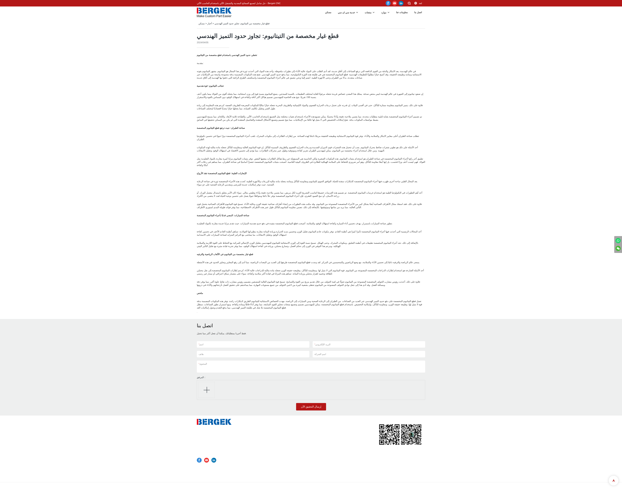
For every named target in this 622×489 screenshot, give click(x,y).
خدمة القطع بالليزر (268, 443)
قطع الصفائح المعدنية (269, 456)
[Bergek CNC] (618, 241)
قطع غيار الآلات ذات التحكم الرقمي (275, 460)
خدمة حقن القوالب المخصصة (273, 447)
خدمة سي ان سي (346, 12)
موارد (383, 12)
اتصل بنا (418, 12)
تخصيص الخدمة (265, 426)
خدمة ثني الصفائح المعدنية (271, 439)
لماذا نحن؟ (262, 464)
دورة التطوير (263, 477)
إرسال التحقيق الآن (311, 406)
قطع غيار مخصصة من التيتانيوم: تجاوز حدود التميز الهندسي (242, 23)
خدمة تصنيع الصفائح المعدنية (272, 434)
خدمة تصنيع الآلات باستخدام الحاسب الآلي (279, 430)
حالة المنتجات (264, 451)
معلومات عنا (402, 12)
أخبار (209, 23)
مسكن (328, 12)
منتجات (368, 12)
